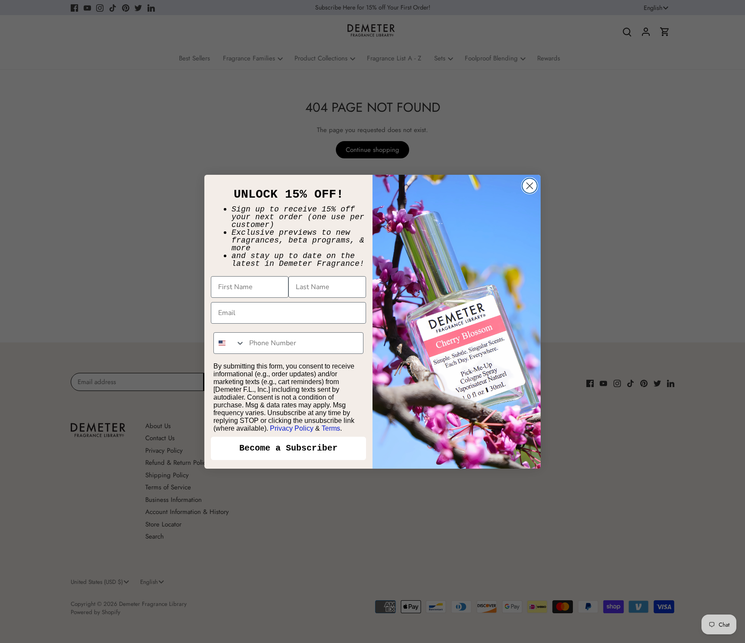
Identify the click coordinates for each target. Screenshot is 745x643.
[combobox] (229, 343)
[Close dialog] (529, 185)
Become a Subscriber (288, 448)
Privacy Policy (291, 428)
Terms (331, 428)
